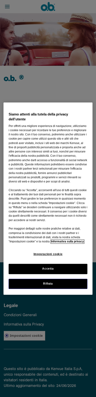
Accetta (48, 269)
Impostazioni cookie (48, 254)
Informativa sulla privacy (67, 241)
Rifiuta (48, 283)
